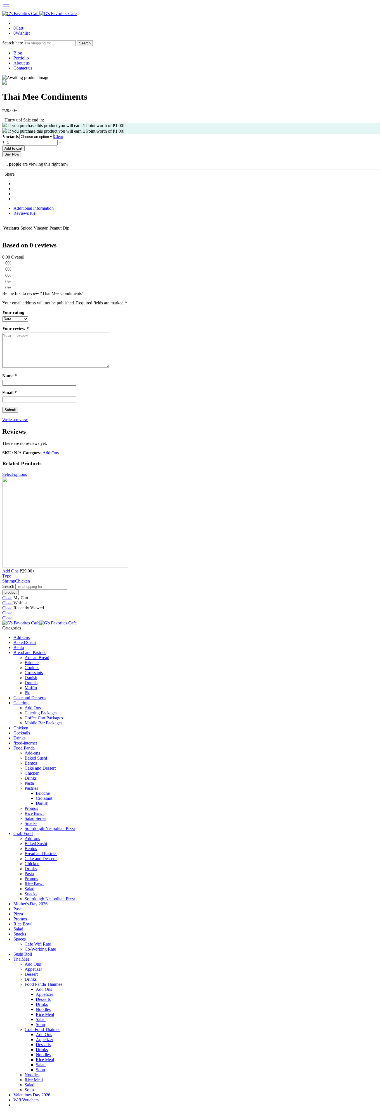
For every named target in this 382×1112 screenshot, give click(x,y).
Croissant (44, 798)
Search (85, 43)
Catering (21, 702)
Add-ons (32, 753)
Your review (15, 328)
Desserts (43, 999)
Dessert (31, 974)
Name (9, 375)
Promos (31, 808)
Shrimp (8, 581)
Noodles (43, 1009)
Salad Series (35, 818)
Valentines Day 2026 (31, 1094)
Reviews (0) (24, 213)
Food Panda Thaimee (43, 984)
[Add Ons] (191, 523)
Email (9, 392)
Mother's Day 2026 (30, 903)
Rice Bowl (34, 813)
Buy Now (11, 154)
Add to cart (13, 148)
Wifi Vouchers (26, 1099)
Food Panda (24, 748)
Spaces (19, 939)
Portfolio (21, 58)
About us (21, 63)
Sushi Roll (22, 954)
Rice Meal (45, 1014)
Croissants (34, 672)
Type (6, 576)
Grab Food (23, 833)
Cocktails (21, 733)
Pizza (18, 913)
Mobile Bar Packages (43, 722)
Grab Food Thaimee (42, 1029)
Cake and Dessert (40, 768)
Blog (17, 53)
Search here (13, 42)
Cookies (32, 667)
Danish (31, 677)
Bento (18, 647)
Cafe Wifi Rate (38, 944)
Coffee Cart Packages (44, 717)
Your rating (13, 312)
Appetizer (33, 969)
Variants (11, 136)
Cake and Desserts (29, 697)
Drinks (19, 738)
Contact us (22, 68)
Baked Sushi (24, 642)
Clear (58, 136)
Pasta (29, 783)
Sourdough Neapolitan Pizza (50, 828)
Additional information (33, 208)
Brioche (32, 662)
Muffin (31, 687)
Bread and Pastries (29, 652)
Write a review (15, 419)
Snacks (31, 823)
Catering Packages (41, 712)
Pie (27, 692)
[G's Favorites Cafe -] (39, 13)
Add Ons (51, 452)
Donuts (31, 682)
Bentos (31, 763)
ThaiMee (21, 959)
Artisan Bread (37, 657)
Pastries (31, 788)
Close (7, 597)
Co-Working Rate (40, 949)
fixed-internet (25, 743)
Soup (40, 1024)
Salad (29, 888)
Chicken (22, 581)
